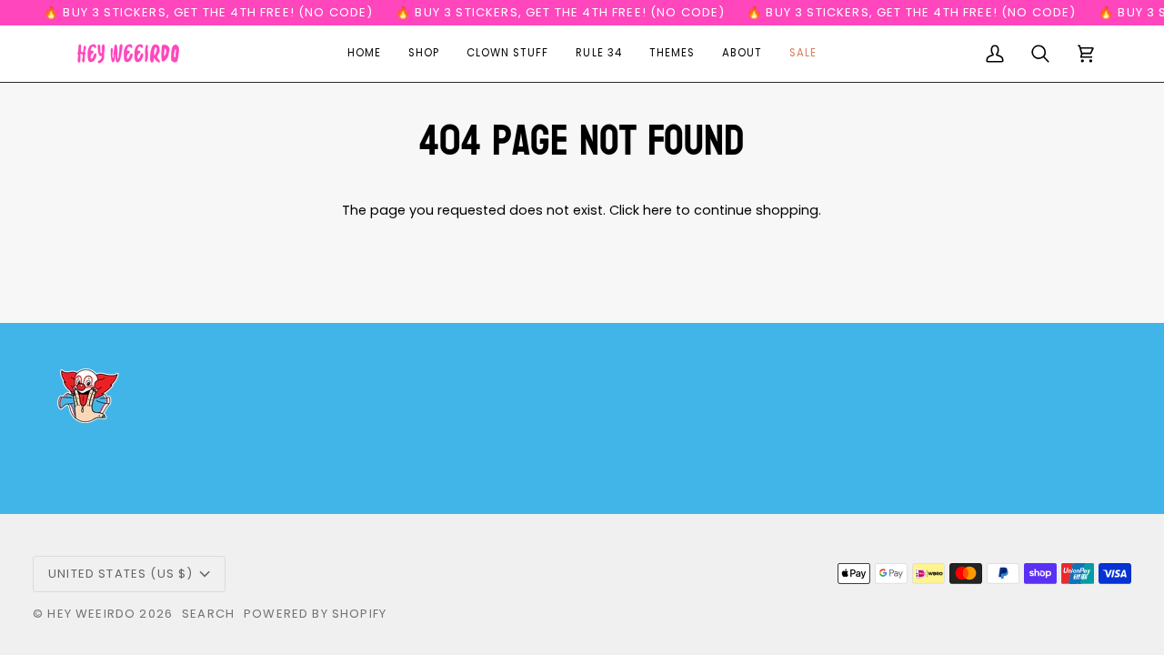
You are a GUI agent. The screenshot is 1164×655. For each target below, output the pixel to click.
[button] (424, 53)
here (657, 210)
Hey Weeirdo (91, 613)
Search (208, 613)
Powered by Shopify (315, 613)
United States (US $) (120, 573)
